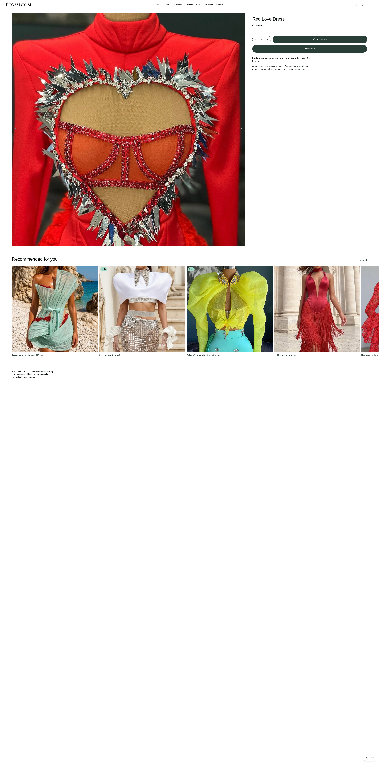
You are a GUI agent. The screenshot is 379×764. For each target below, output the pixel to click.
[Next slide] (242, 129)
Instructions (299, 69)
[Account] (363, 5)
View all (363, 260)
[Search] (357, 5)
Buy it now (310, 48)
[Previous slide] (15, 129)
